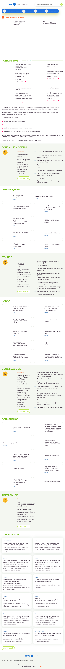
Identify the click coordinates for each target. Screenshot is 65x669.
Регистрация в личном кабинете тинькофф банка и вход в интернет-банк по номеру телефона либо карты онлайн (52, 428)
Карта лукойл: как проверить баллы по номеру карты (19, 244)
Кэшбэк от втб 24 (18, 468)
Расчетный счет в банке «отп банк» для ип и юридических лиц (51, 308)
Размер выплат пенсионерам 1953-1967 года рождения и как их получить (20, 481)
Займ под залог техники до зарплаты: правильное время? (15, 599)
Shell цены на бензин (43, 391)
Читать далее (24, 178)
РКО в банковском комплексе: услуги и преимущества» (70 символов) (48, 599)
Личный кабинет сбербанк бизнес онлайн (50, 379)
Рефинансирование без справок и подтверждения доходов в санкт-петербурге (53, 356)
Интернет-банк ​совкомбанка (45, 294)
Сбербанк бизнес (21, 265)
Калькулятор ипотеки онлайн (44, 196)
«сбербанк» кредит (53, 88)
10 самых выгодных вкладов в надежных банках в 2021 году (49, 156)
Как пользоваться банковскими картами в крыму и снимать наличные (48, 634)
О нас (38, 168)
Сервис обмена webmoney (52, 481)
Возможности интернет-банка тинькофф (51, 456)
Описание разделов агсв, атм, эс (23, 88)
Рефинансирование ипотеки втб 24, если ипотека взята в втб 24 (51, 468)
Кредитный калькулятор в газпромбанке (49, 170)
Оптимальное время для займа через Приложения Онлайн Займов (47, 617)
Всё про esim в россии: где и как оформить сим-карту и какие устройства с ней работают (50, 395)
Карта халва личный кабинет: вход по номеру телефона (48, 181)
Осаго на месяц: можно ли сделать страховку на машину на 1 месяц (21, 308)
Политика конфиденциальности (20, 660)
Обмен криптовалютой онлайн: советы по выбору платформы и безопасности (16, 617)
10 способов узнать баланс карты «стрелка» (19, 22)
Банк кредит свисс (22, 155)
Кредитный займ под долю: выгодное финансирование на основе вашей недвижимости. (47, 562)
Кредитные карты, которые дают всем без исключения (50, 269)
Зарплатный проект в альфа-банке (53, 65)
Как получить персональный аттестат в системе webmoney (49, 278)
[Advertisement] (32, 43)
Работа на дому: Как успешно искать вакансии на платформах (47, 580)
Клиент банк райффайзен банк (52, 332)
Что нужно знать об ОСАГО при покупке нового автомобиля (16, 634)
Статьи (14, 199)
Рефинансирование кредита (50, 343)
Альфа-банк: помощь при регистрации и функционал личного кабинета (23, 67)
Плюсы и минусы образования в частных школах (20, 320)
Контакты (9, 660)
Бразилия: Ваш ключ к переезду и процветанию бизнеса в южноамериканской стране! (14, 581)
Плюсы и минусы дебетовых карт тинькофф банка (52, 244)
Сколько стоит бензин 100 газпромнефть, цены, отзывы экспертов (50, 174)
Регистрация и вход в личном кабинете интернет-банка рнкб (23, 380)
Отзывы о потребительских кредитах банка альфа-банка (48, 262)
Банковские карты (13, 11)
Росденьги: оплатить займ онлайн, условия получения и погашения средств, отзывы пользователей (50, 374)
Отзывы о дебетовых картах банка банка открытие (49, 152)
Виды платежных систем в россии (47, 165)
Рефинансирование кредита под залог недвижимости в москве (20, 356)
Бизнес (29, 11)
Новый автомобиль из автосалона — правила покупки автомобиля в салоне (49, 283)
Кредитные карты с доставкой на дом (48, 291)
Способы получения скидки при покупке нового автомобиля (53, 207)
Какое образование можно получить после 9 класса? (21, 207)
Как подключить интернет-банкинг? (21, 233)
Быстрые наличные (43, 400)
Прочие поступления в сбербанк (20, 332)
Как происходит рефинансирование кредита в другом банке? (20, 343)
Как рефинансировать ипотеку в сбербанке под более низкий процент (48, 382)
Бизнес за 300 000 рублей (52, 233)
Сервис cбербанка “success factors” (53, 320)
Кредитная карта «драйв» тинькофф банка (50, 407)
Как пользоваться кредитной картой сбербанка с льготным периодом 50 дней (20, 220)
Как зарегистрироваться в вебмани (26, 504)
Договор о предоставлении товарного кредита (48, 274)
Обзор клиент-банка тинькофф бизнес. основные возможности (49, 403)
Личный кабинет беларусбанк (18, 196)
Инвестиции (53, 11)
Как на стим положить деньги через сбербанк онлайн (51, 220)
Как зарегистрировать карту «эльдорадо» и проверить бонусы (50, 161)
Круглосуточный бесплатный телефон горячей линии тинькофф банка (52, 443)
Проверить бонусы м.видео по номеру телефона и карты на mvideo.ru (49, 287)
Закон (40, 11)
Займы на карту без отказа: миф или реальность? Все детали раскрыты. (47, 544)
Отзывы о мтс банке (43, 265)
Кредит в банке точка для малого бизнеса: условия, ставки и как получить (21, 456)
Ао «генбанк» (41, 178)
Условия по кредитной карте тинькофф (15, 443)
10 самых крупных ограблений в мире (49, 23)
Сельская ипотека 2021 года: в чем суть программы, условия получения (49, 387)
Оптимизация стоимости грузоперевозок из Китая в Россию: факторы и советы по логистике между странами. (16, 562)
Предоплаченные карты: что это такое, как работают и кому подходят (16, 544)
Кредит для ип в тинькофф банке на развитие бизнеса (21, 428)
